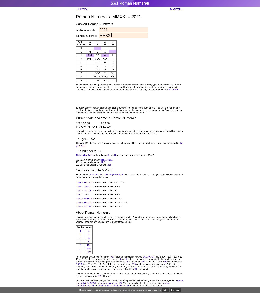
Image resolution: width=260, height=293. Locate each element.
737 (112, 257)
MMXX (88, 190)
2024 (78, 206)
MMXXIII (88, 203)
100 (89, 245)
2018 (78, 182)
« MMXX (81, 9)
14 (126, 262)
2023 (78, 203)
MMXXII (88, 198)
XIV (142, 262)
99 (135, 269)
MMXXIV (88, 206)
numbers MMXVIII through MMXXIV (106, 174)
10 (89, 238)
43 (107, 155)
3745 (103, 162)
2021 (78, 194)
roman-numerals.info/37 (110, 283)
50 (89, 241)
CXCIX (79, 264)
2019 (78, 186)
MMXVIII (88, 182)
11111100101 (107, 160)
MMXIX (88, 186)
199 (165, 262)
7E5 (109, 165)
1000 (88, 252)
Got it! (165, 290)
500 (89, 249)
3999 (175, 89)
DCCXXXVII (149, 257)
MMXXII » (176, 9)
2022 (78, 198)
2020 (78, 190)
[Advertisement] (130, 99)
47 (115, 155)
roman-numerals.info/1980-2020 (113, 285)
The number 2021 (84, 155)
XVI (99, 276)
